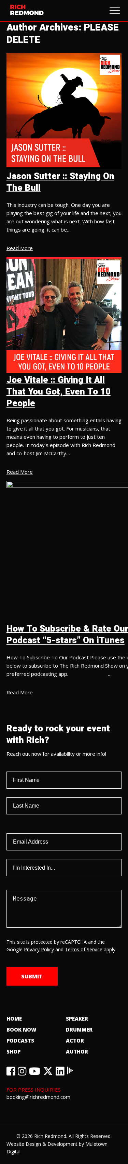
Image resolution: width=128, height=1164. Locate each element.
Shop (13, 1051)
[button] (114, 10)
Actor (75, 1040)
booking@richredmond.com (38, 1096)
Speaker (77, 1018)
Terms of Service (83, 949)
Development (62, 1144)
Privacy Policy (39, 949)
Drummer (79, 1029)
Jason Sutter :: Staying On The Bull (60, 182)
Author (77, 1051)
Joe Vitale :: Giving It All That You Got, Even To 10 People (58, 391)
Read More (19, 248)
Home (14, 1018)
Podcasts (20, 1040)
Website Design (23, 1144)
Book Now (21, 1029)
